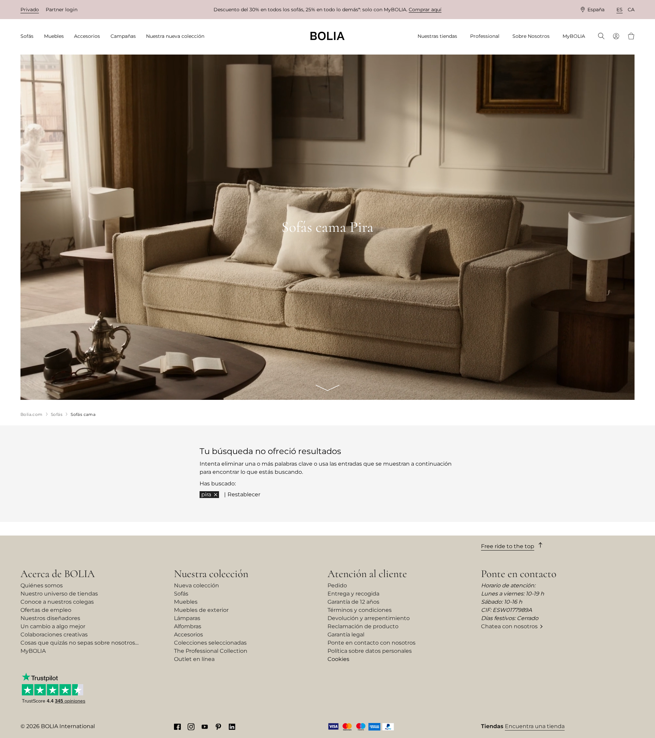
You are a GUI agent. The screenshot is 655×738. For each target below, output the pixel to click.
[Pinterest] (218, 726)
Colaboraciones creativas (54, 634)
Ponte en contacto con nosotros (372, 642)
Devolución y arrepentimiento (369, 618)
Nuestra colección (211, 573)
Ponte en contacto (518, 573)
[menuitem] (29, 36)
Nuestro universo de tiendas (59, 593)
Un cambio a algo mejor (52, 626)
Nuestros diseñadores (50, 618)
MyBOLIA (33, 651)
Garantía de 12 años (353, 602)
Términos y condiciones (360, 610)
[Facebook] (177, 726)
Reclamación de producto (363, 626)
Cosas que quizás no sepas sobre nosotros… (79, 642)
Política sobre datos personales (370, 651)
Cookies (338, 659)
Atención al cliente (367, 573)
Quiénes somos (41, 585)
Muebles (186, 602)
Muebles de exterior (201, 610)
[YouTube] (204, 726)
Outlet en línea (194, 659)
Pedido (337, 585)
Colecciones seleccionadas (210, 642)
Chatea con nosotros (509, 626)
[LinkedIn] (232, 726)
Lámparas (187, 618)
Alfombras (187, 626)
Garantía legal (346, 634)
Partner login (61, 9)
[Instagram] (191, 726)
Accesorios (188, 634)
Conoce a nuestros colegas (57, 602)
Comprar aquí (425, 9)
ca (631, 9)
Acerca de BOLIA (57, 573)
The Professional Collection (210, 651)
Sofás (181, 593)
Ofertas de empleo (45, 610)
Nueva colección (196, 585)
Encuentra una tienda (535, 726)
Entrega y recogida (353, 593)
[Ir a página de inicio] (327, 36)
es (619, 9)
